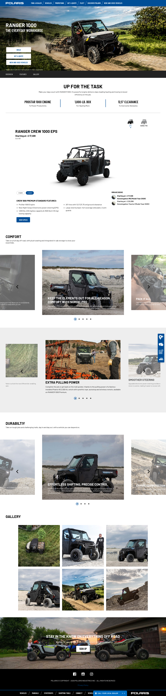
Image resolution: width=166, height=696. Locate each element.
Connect (79, 693)
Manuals (35, 693)
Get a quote (72, 3)
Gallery (36, 74)
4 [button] (86, 319)
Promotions (59, 3)
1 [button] (75, 319)
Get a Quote (18, 56)
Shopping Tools (64, 693)
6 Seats (30, 193)
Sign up (83, 648)
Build (19, 50)
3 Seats (20, 193)
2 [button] (79, 319)
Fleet (82, 3)
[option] (83, 282)
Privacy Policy (83, 685)
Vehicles (48, 3)
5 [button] (90, 319)
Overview (9, 74)
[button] (17, 287)
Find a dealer (36, 3)
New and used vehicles (113, 3)
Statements (48, 693)
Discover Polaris (94, 3)
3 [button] (83, 319)
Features (23, 74)
